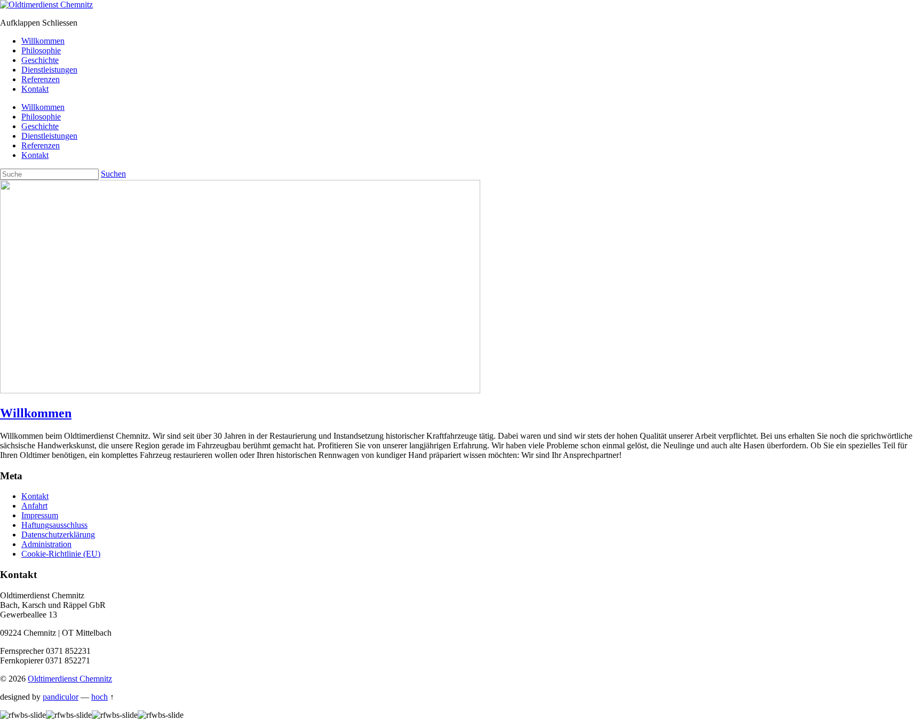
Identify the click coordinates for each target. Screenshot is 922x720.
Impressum (39, 515)
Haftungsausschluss (54, 524)
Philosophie (41, 50)
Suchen (113, 173)
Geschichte (40, 60)
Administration (46, 544)
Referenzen (40, 79)
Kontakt (35, 88)
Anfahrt (34, 505)
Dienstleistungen (49, 69)
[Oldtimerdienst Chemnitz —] (46, 4)
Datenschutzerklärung (58, 534)
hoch (99, 696)
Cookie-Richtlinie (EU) (60, 553)
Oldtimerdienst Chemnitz (70, 678)
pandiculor (60, 696)
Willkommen (43, 40)
